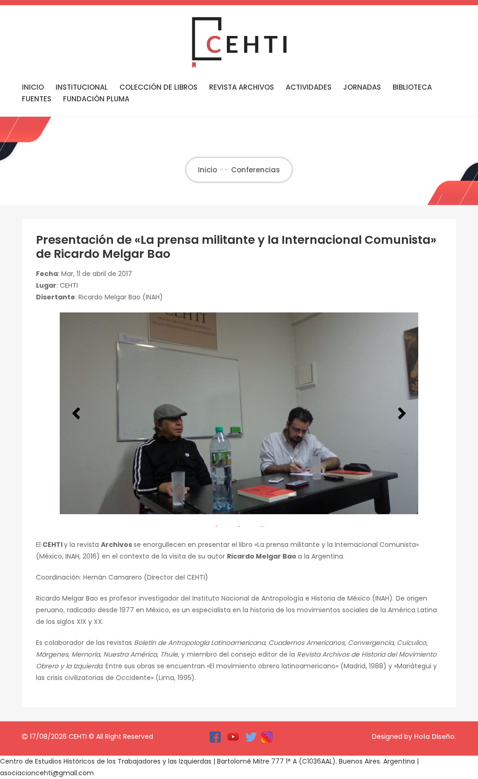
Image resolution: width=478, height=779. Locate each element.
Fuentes (36, 99)
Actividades (308, 87)
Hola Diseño (434, 736)
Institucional (82, 87)
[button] (76, 413)
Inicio (33, 87)
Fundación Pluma (96, 99)
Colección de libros (158, 87)
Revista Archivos (241, 87)
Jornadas (362, 87)
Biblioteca (412, 87)
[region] (239, 413)
